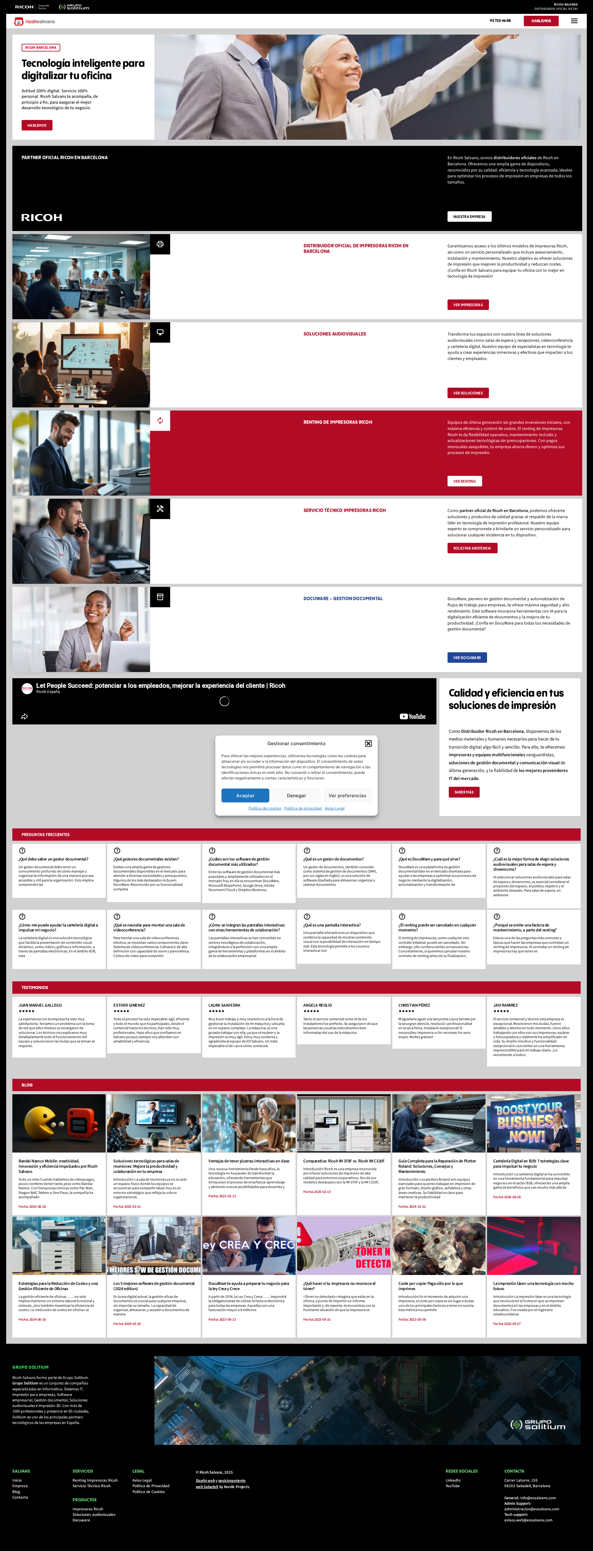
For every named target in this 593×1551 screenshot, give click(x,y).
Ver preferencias (347, 795)
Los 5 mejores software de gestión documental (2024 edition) (153, 1286)
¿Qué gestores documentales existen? (146, 859)
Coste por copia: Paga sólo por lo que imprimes (430, 1286)
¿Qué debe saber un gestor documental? (53, 859)
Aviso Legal (335, 808)
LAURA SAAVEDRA (224, 1005)
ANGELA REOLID (317, 1005)
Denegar (296, 795)
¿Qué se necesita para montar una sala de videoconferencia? (149, 928)
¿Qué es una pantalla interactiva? (331, 925)
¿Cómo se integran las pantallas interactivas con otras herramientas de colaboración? (246, 928)
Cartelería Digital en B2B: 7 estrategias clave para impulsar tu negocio (531, 1163)
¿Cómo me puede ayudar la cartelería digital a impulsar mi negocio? (58, 928)
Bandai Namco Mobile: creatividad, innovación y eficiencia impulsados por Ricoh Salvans (58, 1166)
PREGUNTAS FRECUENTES (46, 835)
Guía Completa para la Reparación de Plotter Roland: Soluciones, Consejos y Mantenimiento (437, 1166)
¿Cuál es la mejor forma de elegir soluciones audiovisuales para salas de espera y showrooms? (531, 864)
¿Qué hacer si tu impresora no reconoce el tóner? (339, 1286)
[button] (368, 743)
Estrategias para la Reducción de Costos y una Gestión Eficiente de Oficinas (58, 1286)
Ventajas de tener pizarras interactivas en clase (248, 1161)
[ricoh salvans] (34, 21)
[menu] (574, 21)
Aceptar (245, 795)
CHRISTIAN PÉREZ (414, 1005)
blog (27, 1085)
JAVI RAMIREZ (505, 1005)
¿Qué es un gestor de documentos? (333, 859)
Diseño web (205, 1480)
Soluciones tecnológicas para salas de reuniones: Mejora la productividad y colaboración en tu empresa (146, 1166)
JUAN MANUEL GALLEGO (40, 1005)
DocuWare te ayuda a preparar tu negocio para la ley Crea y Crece (248, 1286)
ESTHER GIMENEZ (129, 1005)
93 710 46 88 (500, 21)
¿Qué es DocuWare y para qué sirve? (429, 859)
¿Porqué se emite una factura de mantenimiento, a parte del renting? (524, 928)
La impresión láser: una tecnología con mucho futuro (533, 1286)
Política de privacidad (303, 808)
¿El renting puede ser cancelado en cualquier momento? (437, 928)
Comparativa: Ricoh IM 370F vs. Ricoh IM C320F (343, 1161)
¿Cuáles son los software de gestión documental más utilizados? (239, 862)
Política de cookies (265, 808)
